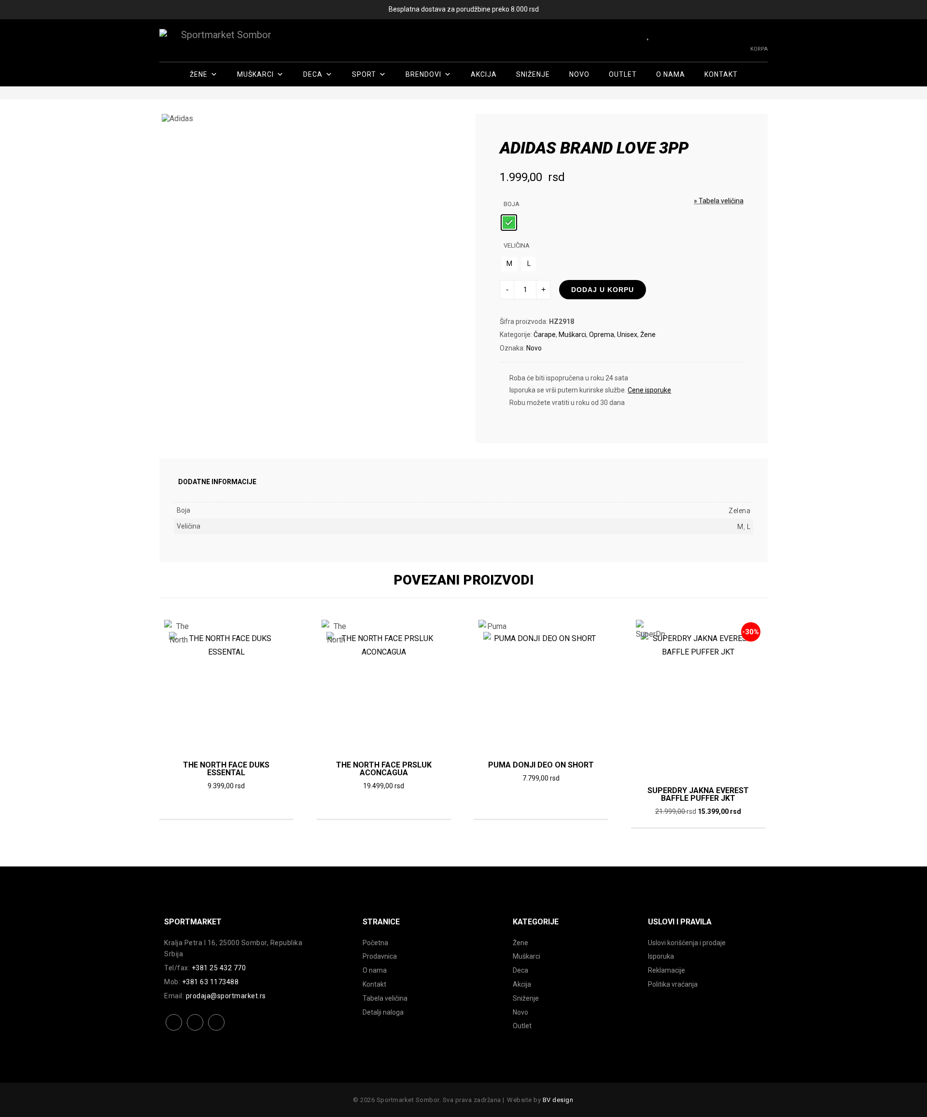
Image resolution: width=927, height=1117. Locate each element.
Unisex (627, 334)
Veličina (517, 245)
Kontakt (721, 74)
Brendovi (423, 74)
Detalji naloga (383, 1012)
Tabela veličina (385, 998)
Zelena (739, 511)
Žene (199, 74)
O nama (670, 74)
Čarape (545, 334)
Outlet (623, 74)
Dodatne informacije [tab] (217, 482)
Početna (375, 943)
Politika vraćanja (673, 984)
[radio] (509, 222)
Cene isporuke (649, 390)
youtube (217, 1030)
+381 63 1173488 (210, 982)
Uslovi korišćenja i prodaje (687, 943)
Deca (313, 74)
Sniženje (533, 74)
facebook (174, 1030)
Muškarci (255, 74)
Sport (364, 74)
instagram (195, 1030)
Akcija (484, 74)
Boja (512, 204)
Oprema (601, 334)
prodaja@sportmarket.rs (226, 996)
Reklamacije (666, 970)
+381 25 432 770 (219, 968)
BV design (558, 1099)
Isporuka (661, 956)
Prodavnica (380, 956)
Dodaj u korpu (602, 289)
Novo (579, 74)
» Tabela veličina (719, 201)
